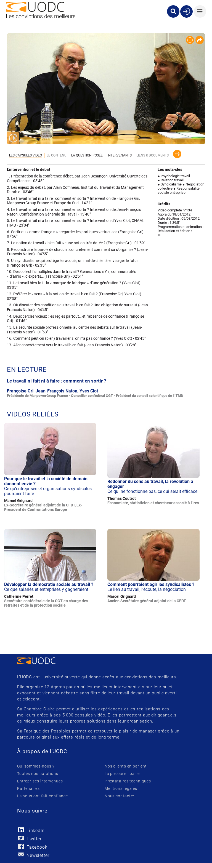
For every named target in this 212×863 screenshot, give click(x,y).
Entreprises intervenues (40, 781)
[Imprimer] (177, 154)
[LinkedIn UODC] (21, 829)
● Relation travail (171, 180)
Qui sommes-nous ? (35, 766)
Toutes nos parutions (37, 773)
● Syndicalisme (170, 184)
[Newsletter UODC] (21, 854)
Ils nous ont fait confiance (42, 796)
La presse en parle (122, 773)
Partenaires (28, 788)
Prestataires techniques (128, 781)
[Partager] (199, 40)
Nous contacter (120, 796)
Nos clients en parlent (126, 766)
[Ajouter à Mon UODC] (190, 40)
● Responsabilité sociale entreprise (179, 190)
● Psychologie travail (174, 176)
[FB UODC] (21, 846)
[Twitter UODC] (21, 838)
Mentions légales (121, 788)
